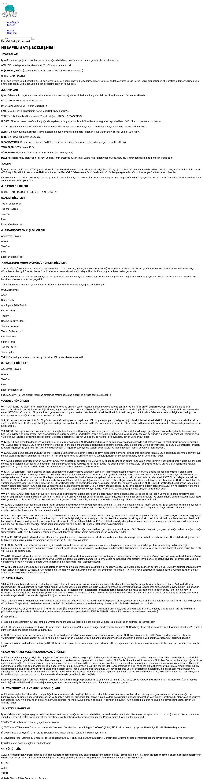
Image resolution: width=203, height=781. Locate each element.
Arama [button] (10, 30)
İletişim (11, 25)
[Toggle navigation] (2, 3)
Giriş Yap (11, 33)
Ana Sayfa (13, 22)
